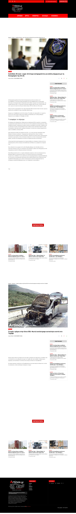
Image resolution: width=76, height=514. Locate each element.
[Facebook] (10, 1)
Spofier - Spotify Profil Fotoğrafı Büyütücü (15, 513)
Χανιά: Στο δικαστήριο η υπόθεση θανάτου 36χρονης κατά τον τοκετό (58, 88)
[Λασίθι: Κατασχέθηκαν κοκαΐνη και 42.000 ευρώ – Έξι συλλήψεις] (58, 248)
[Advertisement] (38, 26)
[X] (15, 1)
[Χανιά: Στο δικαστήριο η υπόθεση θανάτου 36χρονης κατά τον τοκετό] (17, 248)
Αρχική (9, 37)
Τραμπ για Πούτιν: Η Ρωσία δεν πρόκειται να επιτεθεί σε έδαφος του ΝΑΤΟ (57, 116)
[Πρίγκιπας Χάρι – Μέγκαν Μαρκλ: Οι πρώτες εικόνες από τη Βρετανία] (38, 248)
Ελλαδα (10, 71)
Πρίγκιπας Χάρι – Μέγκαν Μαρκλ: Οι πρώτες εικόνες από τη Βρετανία (58, 98)
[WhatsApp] (66, 78)
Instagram (58, 483)
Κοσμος (51, 96)
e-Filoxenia (29, 506)
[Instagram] (12, 1)
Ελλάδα (13, 37)
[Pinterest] (64, 78)
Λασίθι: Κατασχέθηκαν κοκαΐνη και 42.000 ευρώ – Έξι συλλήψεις (58, 106)
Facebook (52, 483)
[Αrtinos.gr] (17, 8)
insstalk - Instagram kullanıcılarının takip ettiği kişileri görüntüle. (35, 513)
